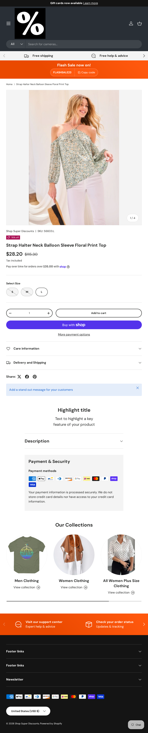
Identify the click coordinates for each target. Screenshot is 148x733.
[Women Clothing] (74, 554)
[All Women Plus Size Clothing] (121, 554)
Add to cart (98, 313)
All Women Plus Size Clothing (121, 583)
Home (9, 84)
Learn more (90, 3)
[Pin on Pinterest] (35, 377)
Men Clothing (27, 580)
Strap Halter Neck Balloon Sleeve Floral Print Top (42, 84)
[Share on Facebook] (27, 377)
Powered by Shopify (51, 723)
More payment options (74, 334)
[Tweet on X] (19, 377)
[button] (139, 23)
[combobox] (74, 44)
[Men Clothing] (26, 554)
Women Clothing (74, 580)
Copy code (88, 72)
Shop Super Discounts (20, 231)
